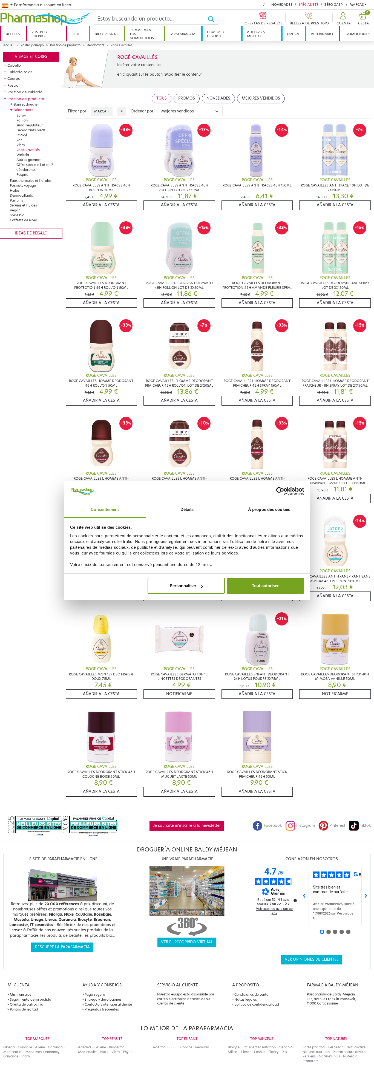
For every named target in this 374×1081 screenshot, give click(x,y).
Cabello (14, 65)
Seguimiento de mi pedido (30, 999)
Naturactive (356, 1047)
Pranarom (310, 1061)
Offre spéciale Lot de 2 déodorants (34, 167)
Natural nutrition (316, 1051)
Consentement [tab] (105, 509)
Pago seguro (95, 994)
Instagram (305, 825)
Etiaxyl (21, 135)
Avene (40, 1047)
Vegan (15, 210)
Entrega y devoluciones (103, 999)
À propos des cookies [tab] (269, 509)
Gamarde (10, 1056)
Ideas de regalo (31, 233)
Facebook (273, 825)
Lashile (259, 1051)
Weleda (22, 154)
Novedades (281, 4)
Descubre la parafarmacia (62, 947)
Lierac (246, 1051)
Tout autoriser (265, 585)
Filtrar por (77, 111)
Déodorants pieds (30, 130)
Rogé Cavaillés (28, 150)
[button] (343, 19)
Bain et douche (26, 104)
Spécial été (308, 4)
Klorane (186, 1047)
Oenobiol (286, 1047)
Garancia (55, 1047)
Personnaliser (183, 585)
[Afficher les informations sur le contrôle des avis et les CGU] (295, 900)
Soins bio (17, 215)
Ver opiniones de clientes (312, 959)
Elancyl (273, 1051)
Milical (233, 1051)
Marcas (357, 4)
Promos (186, 98)
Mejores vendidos (261, 98)
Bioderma (117, 1047)
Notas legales (245, 999)
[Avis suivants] (366, 896)
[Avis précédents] (304, 896)
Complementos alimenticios (142, 34)
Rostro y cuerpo (39, 34)
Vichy (20, 145)
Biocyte (234, 1047)
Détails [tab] (187, 509)
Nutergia (350, 1056)
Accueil (8, 45)
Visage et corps (31, 56)
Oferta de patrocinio (26, 1004)
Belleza (13, 34)
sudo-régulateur (29, 125)
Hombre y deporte (216, 34)
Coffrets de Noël (23, 220)
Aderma (84, 1047)
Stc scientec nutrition (259, 1047)
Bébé (75, 34)
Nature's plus (329, 1056)
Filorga (9, 1047)
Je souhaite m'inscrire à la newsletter (187, 825)
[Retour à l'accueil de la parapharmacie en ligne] (47, 18)
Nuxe (104, 1051)
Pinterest (337, 825)
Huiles (14, 190)
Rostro (12, 85)
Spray (21, 115)
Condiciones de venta (251, 994)
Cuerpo (13, 78)
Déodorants (95, 45)
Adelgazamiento (256, 34)
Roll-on (22, 120)
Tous (161, 98)
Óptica (293, 34)
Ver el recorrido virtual (187, 942)
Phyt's (127, 1051)
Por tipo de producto (65, 45)
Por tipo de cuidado (24, 91)
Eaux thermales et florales (30, 180)
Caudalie (25, 1047)
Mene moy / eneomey (42, 1051)
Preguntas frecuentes (102, 1009)
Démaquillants (21, 195)
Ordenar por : (143, 111)
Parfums (16, 200)
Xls (284, 1051)
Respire (22, 174)
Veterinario (322, 34)
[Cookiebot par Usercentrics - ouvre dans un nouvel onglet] (280, 491)
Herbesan (335, 1047)
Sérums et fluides (23, 205)
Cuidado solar (19, 71)
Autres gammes (28, 159)
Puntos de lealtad (24, 1009)
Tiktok (365, 825)
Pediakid (202, 1047)
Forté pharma (314, 1047)
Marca (100, 111)
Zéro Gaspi (334, 4)
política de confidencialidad (256, 1004)
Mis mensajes (20, 994)
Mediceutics (12, 1051)
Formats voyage (23, 185)
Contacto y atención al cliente (108, 1004)
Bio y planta (106, 34)
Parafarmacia (182, 34)
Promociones (357, 34)
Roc (19, 140)
